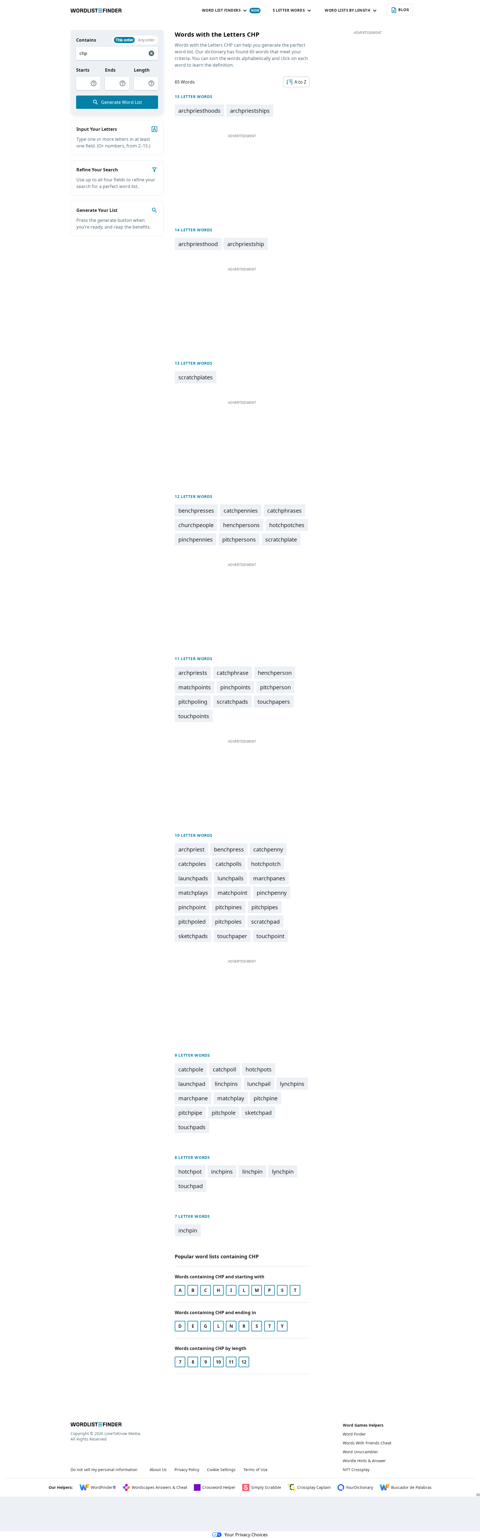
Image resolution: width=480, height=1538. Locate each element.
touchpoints (193, 716)
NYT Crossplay (356, 1469)
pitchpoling (192, 701)
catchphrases (284, 510)
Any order (146, 39)
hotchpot (190, 1171)
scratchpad (265, 921)
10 (218, 1362)
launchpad (191, 1084)
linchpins (226, 1084)
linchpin (252, 1171)
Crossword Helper (219, 1487)
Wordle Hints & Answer (364, 1460)
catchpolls (229, 864)
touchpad (190, 1186)
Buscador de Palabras (411, 1487)
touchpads (192, 1127)
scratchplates (195, 377)
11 (231, 1362)
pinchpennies (195, 539)
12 (243, 1362)
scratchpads (232, 701)
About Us (158, 1469)
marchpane (193, 1098)
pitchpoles (228, 921)
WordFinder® (103, 1487)
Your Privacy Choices (246, 1535)
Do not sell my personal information (104, 1469)
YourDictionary (359, 1487)
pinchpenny (272, 892)
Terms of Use (255, 1469)
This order (124, 39)
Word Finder (354, 1434)
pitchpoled (192, 921)
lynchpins (292, 1084)
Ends (110, 70)
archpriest (191, 849)
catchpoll (224, 1069)
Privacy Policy (186, 1469)
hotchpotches (286, 525)
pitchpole (224, 1112)
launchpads (193, 878)
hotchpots (259, 1069)
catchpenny (268, 849)
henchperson (275, 673)
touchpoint (270, 936)
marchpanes (269, 878)
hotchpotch (266, 864)
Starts (82, 70)
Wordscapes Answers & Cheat (159, 1487)
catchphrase (232, 673)
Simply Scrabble (266, 1487)
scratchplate (281, 539)
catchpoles (192, 864)
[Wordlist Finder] (96, 1424)
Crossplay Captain (314, 1487)
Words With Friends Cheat (367, 1443)
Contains (86, 40)
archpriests (192, 673)
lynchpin (283, 1171)
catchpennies (241, 510)
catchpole (190, 1069)
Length (142, 70)
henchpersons (241, 525)
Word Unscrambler (360, 1451)
